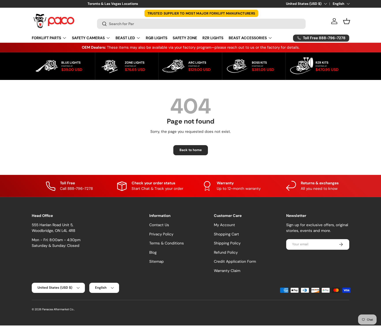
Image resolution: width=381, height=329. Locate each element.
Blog (153, 252)
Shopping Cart (226, 234)
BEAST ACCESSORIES (248, 37)
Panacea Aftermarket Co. (58, 309)
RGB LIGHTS (156, 37)
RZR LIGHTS (212, 37)
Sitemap (156, 261)
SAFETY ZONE (185, 37)
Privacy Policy (161, 234)
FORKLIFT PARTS (46, 37)
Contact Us (159, 224)
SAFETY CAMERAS (88, 37)
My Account (224, 224)
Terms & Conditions (166, 243)
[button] (346, 21)
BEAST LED (125, 37)
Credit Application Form (235, 261)
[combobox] (201, 24)
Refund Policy (226, 252)
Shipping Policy (227, 243)
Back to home (190, 150)
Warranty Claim (227, 270)
